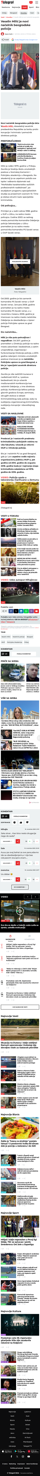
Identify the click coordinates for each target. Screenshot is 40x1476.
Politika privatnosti (16, 1468)
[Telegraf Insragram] (23, 1456)
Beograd (30, 637)
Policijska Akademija (14, 642)
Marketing (12, 1464)
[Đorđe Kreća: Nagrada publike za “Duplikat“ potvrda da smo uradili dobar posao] (8, 1384)
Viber (3, 622)
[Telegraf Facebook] (11, 1456)
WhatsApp (33, 619)
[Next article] (38, 738)
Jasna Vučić (9, 34)
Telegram (10, 622)
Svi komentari (20, 887)
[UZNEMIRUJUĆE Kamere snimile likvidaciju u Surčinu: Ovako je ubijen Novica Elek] (8, 157)
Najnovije (9, 1016)
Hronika (9, 17)
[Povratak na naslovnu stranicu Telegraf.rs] (7, 2)
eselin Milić (7, 126)
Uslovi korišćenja (32, 1464)
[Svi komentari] (14, 822)
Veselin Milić (5, 637)
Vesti (2, 17)
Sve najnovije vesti (20, 1007)
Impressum (21, 1464)
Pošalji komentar (24, 654)
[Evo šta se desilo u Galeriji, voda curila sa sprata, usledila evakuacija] (20, 911)
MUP (3, 642)
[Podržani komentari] (21, 822)
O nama (4, 1464)
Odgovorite (7, 841)
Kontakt (27, 1468)
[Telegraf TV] (29, 1456)
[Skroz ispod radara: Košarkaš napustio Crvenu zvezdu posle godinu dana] (8, 1286)
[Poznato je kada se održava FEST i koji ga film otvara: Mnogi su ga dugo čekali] (8, 1398)
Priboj (26, 642)
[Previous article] (1, 738)
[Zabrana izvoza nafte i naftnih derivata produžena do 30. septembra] (8, 1174)
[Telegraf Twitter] (17, 1456)
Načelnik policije (19, 637)
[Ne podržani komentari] (27, 822)
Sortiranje (5, 822)
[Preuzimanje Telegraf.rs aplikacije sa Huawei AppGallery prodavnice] (33, 1451)
